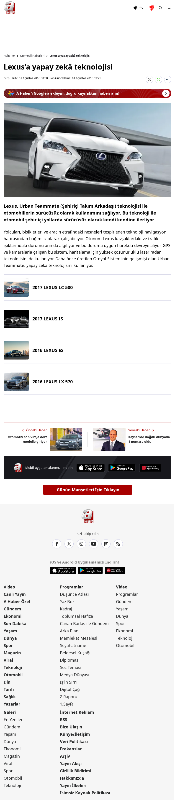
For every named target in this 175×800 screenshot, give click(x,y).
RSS (63, 719)
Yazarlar (12, 704)
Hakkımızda (72, 778)
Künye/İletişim (75, 734)
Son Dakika (15, 623)
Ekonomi (12, 616)
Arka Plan (69, 631)
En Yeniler (13, 719)
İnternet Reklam (77, 712)
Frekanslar (71, 749)
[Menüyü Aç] (168, 8)
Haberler (9, 56)
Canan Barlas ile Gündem (84, 623)
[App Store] (90, 468)
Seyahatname (73, 645)
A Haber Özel (17, 601)
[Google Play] (122, 468)
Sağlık (10, 696)
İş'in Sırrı (68, 682)
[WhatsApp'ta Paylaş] (158, 79)
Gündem (12, 609)
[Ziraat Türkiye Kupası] (152, 8)
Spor (8, 645)
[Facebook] (56, 543)
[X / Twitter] (69, 543)
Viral (8, 660)
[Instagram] (81, 543)
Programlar (71, 587)
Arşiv (65, 756)
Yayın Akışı (71, 763)
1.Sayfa (67, 704)
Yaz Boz (67, 601)
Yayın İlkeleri (73, 785)
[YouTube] (93, 543)
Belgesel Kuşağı (75, 652)
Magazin (12, 652)
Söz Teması (70, 667)
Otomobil (13, 674)
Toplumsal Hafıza (76, 616)
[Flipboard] (106, 543)
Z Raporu (68, 696)
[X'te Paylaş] (149, 79)
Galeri (10, 712)
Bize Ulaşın (71, 727)
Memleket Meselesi (78, 638)
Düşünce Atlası (74, 594)
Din (7, 682)
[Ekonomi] (118, 7)
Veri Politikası (74, 741)
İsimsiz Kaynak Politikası (85, 792)
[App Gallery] (150, 468)
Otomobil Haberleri (32, 56)
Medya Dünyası (74, 674)
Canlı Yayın (15, 594)
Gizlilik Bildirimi (75, 770)
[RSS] (118, 543)
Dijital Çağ (70, 689)
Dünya (10, 638)
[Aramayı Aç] (160, 8)
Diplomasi (70, 660)
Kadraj (66, 609)
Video (9, 587)
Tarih (9, 689)
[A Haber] (9, 8)
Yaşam (10, 631)
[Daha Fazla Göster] (167, 79)
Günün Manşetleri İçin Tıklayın (88, 489)
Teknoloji (13, 667)
